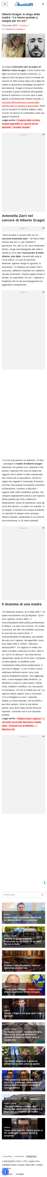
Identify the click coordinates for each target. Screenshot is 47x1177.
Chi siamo (7, 1174)
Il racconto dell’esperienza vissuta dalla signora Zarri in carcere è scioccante (22, 102)
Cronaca (23, 25)
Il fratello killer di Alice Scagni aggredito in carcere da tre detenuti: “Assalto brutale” (21, 124)
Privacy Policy (19, 1156)
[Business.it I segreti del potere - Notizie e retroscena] (23, 4)
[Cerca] (43, 4)
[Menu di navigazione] (5, 4)
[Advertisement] (23, 838)
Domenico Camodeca (15, 29)
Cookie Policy (7, 1156)
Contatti (20, 1174)
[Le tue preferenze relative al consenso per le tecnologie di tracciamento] (44, 882)
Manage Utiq (31, 1156)
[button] (5, 1172)
